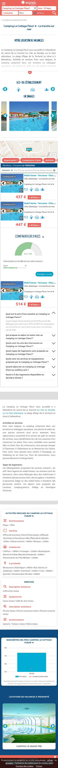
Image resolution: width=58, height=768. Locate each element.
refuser (50, 760)
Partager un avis (44, 274)
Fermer (39, 766)
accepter (9, 763)
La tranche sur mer (47, 178)
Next (53, 89)
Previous (5, 89)
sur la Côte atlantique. (13, 413)
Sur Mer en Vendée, (46, 409)
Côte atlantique (30, 178)
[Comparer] (54, 13)
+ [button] (54, 154)
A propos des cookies (24, 766)
